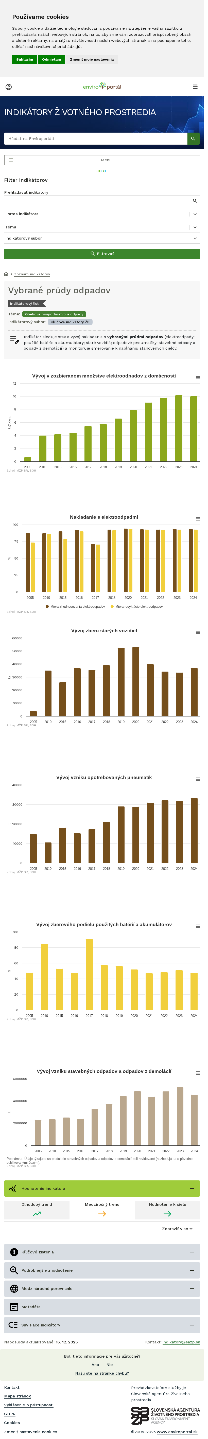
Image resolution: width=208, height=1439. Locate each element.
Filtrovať (105, 253)
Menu (106, 159)
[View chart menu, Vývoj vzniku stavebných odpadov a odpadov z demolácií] (194, 1073)
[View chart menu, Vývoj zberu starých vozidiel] (194, 632)
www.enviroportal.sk (177, 1431)
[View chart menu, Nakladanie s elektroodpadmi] (194, 519)
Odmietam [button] (51, 59)
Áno (95, 1364)
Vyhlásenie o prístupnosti (29, 1404)
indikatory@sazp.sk (181, 1342)
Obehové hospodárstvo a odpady (54, 314)
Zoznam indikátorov (32, 274)
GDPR (9, 1413)
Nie (109, 1364)
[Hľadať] (193, 139)
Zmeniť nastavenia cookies (30, 1431)
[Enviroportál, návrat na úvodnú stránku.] (102, 86)
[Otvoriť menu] (195, 86)
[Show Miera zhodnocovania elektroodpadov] (76, 606)
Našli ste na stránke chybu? (102, 1373)
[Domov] (6, 274)
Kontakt (12, 1387)
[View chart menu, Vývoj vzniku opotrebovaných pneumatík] (194, 779)
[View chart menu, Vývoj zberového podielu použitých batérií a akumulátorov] (194, 926)
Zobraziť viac (175, 1228)
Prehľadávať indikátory (26, 192)
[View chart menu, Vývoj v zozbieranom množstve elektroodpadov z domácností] (194, 377)
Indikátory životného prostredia (80, 112)
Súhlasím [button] (24, 59)
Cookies (12, 1422)
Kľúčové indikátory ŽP (70, 322)
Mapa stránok (17, 1396)
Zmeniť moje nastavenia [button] (92, 59)
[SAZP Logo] (165, 1416)
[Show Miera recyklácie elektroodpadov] (137, 606)
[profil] (8, 86)
